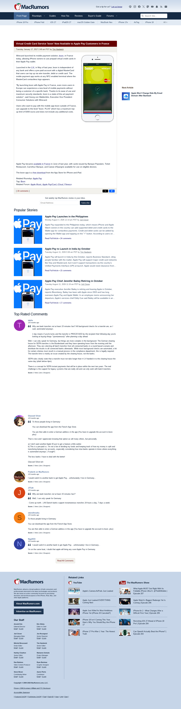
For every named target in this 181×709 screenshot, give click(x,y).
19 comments (22, 191)
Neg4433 (31, 539)
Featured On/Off (20, 697)
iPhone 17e (123, 22)
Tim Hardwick (58, 49)
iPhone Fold (39, 22)
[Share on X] (105, 191)
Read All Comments (65, 561)
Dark (66, 697)
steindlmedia (33, 513)
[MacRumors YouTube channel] (152, 6)
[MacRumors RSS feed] (161, 6)
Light (61, 697)
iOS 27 (53, 22)
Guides (52, 16)
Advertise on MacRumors (28, 611)
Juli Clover (84, 220)
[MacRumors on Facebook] (139, 6)
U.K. (33, 67)
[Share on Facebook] (112, 191)
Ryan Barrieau (42, 662)
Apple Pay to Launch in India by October (67, 249)
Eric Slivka (40, 624)
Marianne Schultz (43, 653)
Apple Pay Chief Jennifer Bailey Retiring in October (74, 281)
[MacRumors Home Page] (31, 6)
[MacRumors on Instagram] (134, 6)
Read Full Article (51, 238)
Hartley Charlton (20, 653)
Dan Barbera (18, 662)
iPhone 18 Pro (22, 22)
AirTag (136, 22)
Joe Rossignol (42, 634)
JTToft (30, 488)
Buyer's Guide (94, 16)
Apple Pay (37, 178)
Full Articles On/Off (34, 697)
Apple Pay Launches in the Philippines (66, 216)
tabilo (30, 320)
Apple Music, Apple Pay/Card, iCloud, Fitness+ (51, 184)
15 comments (65, 270)
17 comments (65, 303)
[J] (19, 498)
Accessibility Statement (22, 692)
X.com (21, 629)
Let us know (116, 7)
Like (40, 373)
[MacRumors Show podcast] (130, 6)
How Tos (65, 16)
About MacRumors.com (28, 603)
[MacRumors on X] (143, 6)
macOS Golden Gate (85, 22)
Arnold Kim (18, 624)
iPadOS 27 (66, 22)
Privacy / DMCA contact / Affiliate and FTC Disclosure (32, 688)
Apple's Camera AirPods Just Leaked (98, 591)
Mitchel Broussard (20, 643)
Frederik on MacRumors (38, 472)
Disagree (46, 373)
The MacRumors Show (138, 582)
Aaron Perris (41, 672)
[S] (19, 523)
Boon (23, 181)
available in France (42, 164)
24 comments (65, 238)
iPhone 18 (149, 22)
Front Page (22, 16)
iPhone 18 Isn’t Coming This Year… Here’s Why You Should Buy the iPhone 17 (99, 622)
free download (39, 172)
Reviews (79, 16)
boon (61, 56)
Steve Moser (18, 672)
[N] (19, 549)
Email (16, 629)
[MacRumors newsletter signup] (165, 6)
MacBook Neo (106, 22)
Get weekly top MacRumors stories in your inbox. (65, 198)
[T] (19, 330)
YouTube (77, 582)
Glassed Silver (34, 416)
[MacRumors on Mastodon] (147, 6)
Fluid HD (51, 697)
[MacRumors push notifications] (156, 6)
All (165, 22)
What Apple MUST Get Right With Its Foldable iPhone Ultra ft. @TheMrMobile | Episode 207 (150, 591)
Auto (57, 697)
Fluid (44, 697)
